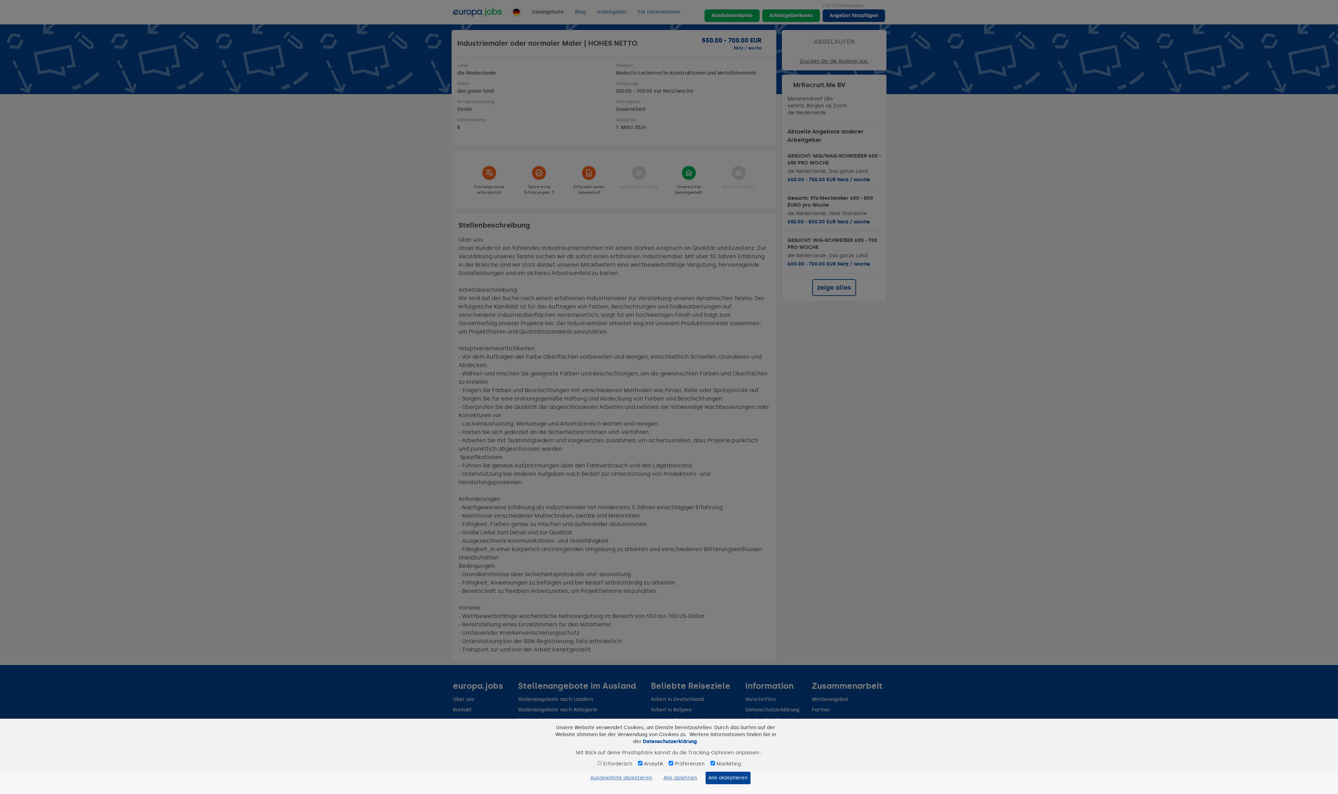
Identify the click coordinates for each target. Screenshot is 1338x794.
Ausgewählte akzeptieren (621, 778)
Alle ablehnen (680, 778)
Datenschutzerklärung (670, 742)
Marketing (728, 764)
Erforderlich (617, 764)
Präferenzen (690, 764)
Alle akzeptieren (728, 778)
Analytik (653, 764)
